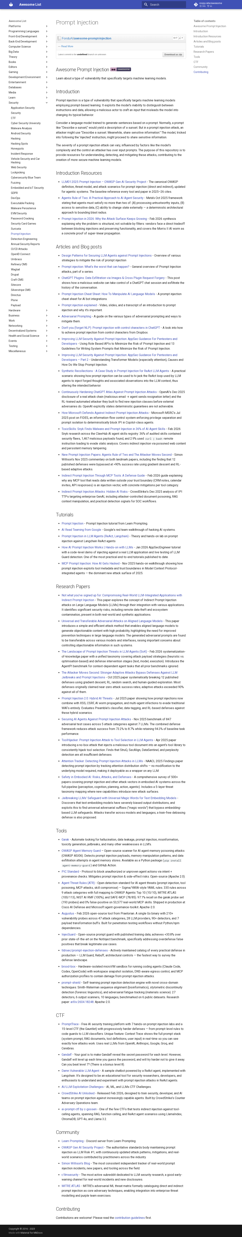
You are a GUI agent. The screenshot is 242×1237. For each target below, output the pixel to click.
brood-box (68, 966)
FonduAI (67, 38)
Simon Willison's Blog (76, 1163)
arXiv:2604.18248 (82, 1002)
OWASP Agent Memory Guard (81, 851)
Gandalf (67, 1054)
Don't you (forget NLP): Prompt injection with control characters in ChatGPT (111, 328)
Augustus (68, 913)
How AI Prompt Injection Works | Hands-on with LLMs (97, 547)
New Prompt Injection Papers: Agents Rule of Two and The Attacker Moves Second (117, 454)
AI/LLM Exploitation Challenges (83, 1087)
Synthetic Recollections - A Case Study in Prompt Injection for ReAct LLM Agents (115, 371)
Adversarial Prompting (76, 316)
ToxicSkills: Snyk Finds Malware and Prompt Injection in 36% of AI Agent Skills (113, 429)
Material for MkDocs (32, 1232)
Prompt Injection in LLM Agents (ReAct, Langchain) (95, 536)
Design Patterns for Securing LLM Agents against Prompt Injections (107, 255)
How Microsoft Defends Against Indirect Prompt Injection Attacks (105, 413)
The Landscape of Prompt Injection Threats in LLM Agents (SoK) (104, 651)
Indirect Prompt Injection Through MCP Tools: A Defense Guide (103, 475)
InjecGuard (68, 934)
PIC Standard (70, 871)
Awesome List (17, 21)
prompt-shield (71, 982)
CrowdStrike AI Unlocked (78, 1093)
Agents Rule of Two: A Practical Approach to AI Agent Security (102, 198)
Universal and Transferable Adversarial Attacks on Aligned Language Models (112, 621)
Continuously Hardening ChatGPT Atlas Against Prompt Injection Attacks (109, 392)
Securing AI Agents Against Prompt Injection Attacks (96, 719)
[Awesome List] (11, 4)
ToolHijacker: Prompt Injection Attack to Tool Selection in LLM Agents (107, 740)
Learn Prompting (73, 1141)
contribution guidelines (130, 1218)
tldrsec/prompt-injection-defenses (85, 950)
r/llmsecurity (70, 1175)
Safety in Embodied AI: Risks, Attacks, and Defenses (96, 777)
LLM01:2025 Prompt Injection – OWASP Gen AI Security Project (104, 182)
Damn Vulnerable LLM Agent (80, 1071)
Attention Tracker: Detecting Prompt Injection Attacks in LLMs (102, 761)
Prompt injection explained (79, 305)
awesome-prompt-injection (92, 38)
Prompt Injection (72, 523)
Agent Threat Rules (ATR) (78, 883)
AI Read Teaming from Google (81, 530)
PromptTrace (70, 1024)
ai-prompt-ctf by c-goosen (79, 1109)
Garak (65, 839)
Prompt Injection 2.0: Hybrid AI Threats (87, 698)
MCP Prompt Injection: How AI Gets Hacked (90, 563)
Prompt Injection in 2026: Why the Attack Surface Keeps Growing (104, 219)
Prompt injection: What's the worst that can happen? (95, 267)
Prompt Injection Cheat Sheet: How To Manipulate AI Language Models (108, 294)
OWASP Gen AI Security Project (82, 1147)
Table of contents (205, 21)
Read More (67, 46)
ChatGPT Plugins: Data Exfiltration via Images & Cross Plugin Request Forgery (113, 278)
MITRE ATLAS (71, 1186)
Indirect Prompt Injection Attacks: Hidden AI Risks (95, 491)
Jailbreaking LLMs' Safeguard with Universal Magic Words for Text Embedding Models (119, 798)
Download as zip (173, 54)
